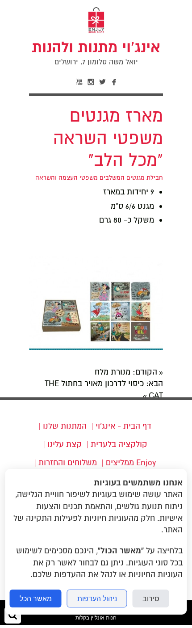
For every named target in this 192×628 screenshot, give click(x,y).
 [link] (102, 82)
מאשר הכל (36, 598)
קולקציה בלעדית (119, 444)
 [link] (79, 82)
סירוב (150, 598)
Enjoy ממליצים (131, 463)
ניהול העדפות (97, 598)
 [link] (114, 82)
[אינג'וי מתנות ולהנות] (96, 32)
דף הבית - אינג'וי (123, 426)
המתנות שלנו (65, 426)
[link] (96, 52)
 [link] (91, 82)
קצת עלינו (64, 444)
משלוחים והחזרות (67, 463)
